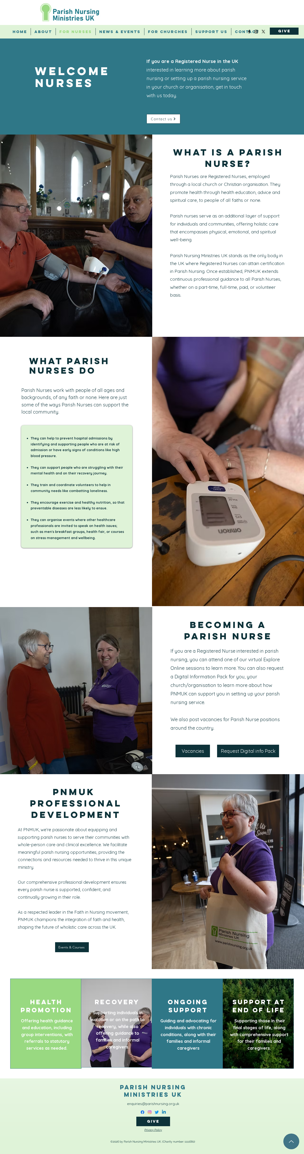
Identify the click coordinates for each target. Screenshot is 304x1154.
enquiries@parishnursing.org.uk (153, 1103)
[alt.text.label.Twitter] (263, 31)
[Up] (291, 1141)
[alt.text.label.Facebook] (249, 31)
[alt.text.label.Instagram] (256, 31)
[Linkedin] (164, 1112)
